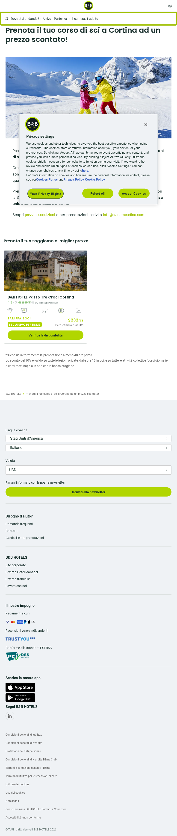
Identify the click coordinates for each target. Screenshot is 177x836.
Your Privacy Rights (45, 193)
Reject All (98, 193)
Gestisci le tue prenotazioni (25, 538)
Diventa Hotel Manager (22, 572)
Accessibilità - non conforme (23, 817)
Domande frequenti (19, 524)
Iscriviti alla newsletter (88, 492)
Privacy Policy (73, 179)
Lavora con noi (16, 586)
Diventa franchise (18, 579)
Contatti (11, 531)
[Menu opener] (9, 6)
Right (82, 271)
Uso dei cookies (15, 792)
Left (9, 271)
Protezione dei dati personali (23, 751)
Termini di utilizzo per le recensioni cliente (31, 776)
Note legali (12, 801)
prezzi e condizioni (40, 215)
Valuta (10, 460)
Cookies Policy (47, 179)
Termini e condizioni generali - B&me (28, 767)
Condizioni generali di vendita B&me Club (31, 759)
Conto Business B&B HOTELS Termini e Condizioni (36, 809)
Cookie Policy (95, 179)
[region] (88, 159)
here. (85, 170)
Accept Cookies (134, 193)
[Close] (146, 124)
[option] (88, 97)
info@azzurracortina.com (123, 215)
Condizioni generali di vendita (24, 743)
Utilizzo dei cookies (17, 784)
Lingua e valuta (16, 430)
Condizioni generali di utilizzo (24, 734)
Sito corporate (16, 565)
